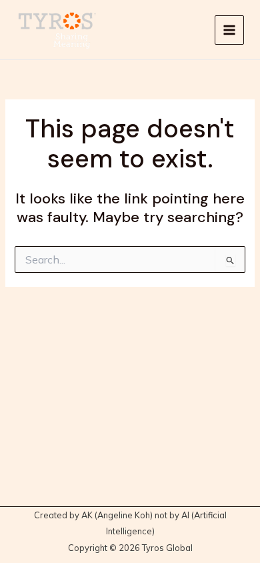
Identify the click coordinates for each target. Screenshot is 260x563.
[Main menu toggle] (229, 30)
